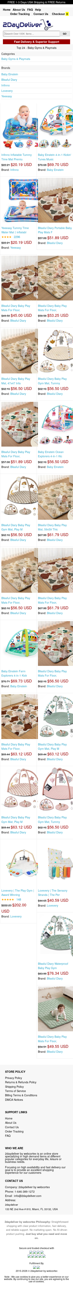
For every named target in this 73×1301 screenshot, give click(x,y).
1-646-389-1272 (25, 1191)
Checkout (58, 14)
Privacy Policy (13, 1078)
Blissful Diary (9, 80)
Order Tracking (20, 14)
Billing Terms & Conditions (21, 1095)
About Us (19, 9)
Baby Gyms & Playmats (15, 59)
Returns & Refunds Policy (20, 1082)
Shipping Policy (15, 1087)
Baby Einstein (9, 74)
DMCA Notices (14, 1100)
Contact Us (40, 14)
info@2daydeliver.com (27, 1196)
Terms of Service (15, 1091)
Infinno (5, 85)
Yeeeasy (6, 96)
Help (38, 9)
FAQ (30, 9)
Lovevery (7, 91)
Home (7, 9)
